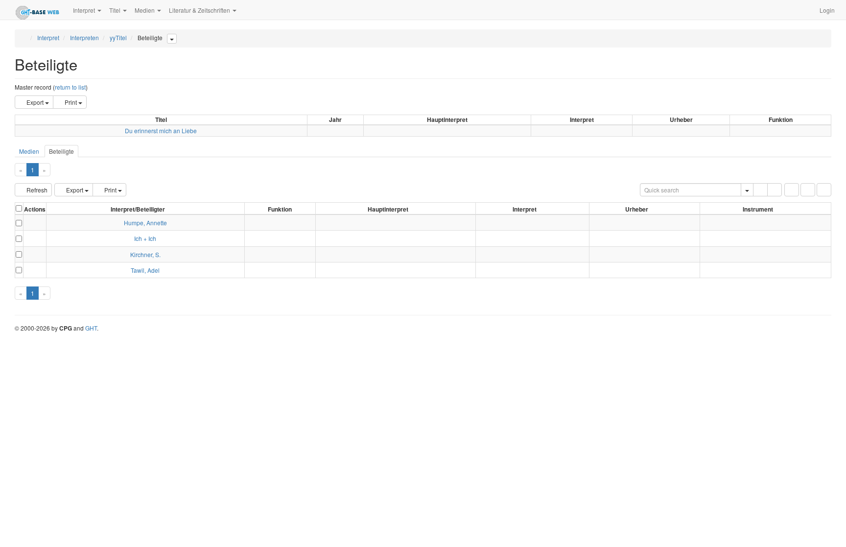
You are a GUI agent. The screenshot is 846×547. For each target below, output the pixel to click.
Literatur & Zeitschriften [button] (200, 10)
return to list (70, 87)
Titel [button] (115, 10)
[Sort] (807, 189)
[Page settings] (824, 189)
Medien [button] (145, 10)
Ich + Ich (145, 238)
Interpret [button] (84, 10)
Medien (29, 151)
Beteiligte (61, 151)
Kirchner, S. (145, 254)
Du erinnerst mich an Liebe (161, 130)
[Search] (760, 189)
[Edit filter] (791, 189)
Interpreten (84, 37)
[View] (35, 222)
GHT (91, 328)
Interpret (48, 37)
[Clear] (774, 189)
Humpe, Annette (145, 222)
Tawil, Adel (145, 270)
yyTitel (118, 37)
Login (827, 10)
